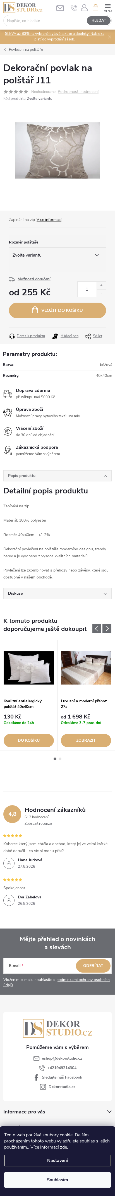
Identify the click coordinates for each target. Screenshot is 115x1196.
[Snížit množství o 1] (101, 293)
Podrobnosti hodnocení (78, 92)
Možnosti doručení (34, 279)
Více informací (49, 219)
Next (106, 628)
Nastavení (57, 1161)
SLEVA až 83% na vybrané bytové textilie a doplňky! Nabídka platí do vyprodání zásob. (54, 36)
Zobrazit (86, 740)
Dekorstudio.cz (62, 1086)
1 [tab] (55, 759)
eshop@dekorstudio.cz (62, 1058)
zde (63, 1147)
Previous (96, 628)
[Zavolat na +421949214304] (74, 7)
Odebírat (93, 965)
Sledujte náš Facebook (62, 1077)
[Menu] (107, 7)
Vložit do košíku (62, 310)
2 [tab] (60, 759)
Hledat (99, 20)
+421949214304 (61, 1067)
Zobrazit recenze (38, 823)
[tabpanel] (29, 695)
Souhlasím (57, 1180)
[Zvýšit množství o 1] (101, 285)
